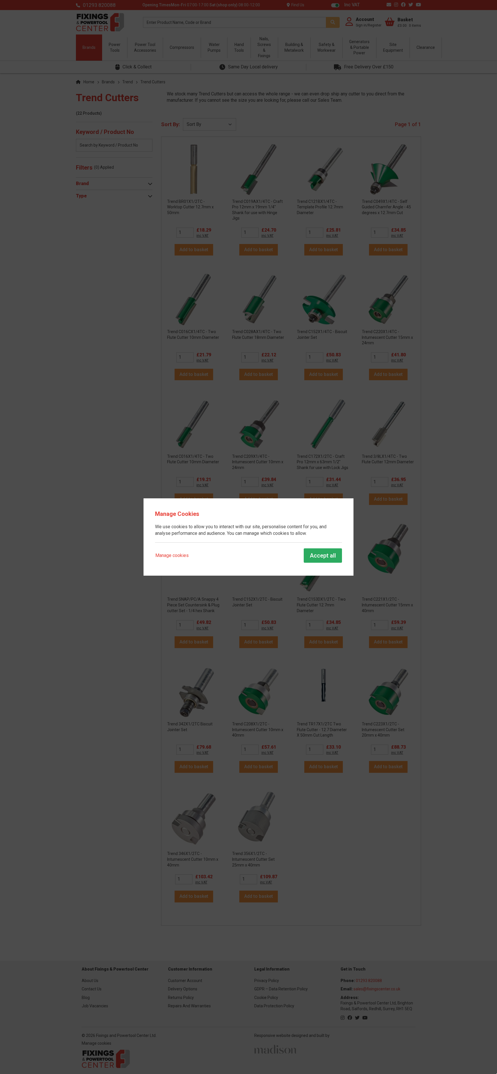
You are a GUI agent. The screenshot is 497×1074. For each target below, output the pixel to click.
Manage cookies (172, 555)
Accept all (323, 555)
